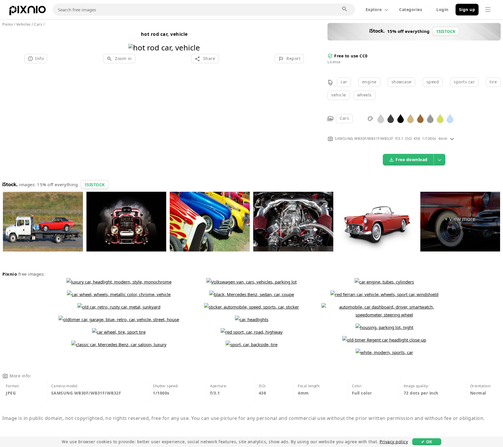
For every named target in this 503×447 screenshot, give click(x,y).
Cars (344, 118)
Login (442, 9)
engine (369, 82)
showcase (402, 82)
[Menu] (488, 9)
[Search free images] (345, 9)
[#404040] (390, 118)
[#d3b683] (410, 118)
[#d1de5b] (440, 118)
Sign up (467, 9)
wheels (364, 95)
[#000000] (400, 118)
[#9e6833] (420, 118)
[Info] (452, 138)
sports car (464, 82)
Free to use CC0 (351, 56)
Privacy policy (394, 441)
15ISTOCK (94, 184)
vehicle (338, 95)
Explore (374, 9)
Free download (412, 159)
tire (493, 82)
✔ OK (426, 441)
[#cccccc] (381, 118)
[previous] (134, 40)
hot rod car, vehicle (164, 34)
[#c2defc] (450, 118)
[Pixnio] (27, 11)
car (344, 82)
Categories (410, 9)
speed (432, 82)
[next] (193, 40)
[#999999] (430, 118)
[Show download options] (439, 160)
